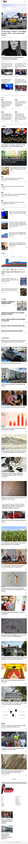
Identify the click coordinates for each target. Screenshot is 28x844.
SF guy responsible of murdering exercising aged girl (13, 407)
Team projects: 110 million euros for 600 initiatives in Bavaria (8, 302)
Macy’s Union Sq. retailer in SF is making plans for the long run (13, 385)
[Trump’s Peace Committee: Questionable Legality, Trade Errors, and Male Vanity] (4, 215)
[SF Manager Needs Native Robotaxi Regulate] (14, 354)
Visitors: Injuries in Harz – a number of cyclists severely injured (6, 81)
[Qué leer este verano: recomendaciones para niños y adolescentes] (14, 671)
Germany (3, 29)
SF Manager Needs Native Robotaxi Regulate (11, 363)
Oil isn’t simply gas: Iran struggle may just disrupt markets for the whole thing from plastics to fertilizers (6, 104)
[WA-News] (5, 1)
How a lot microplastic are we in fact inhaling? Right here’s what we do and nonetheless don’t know (13, 195)
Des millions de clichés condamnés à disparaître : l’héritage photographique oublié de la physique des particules (12, 475)
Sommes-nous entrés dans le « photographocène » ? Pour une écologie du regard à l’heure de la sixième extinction (13, 772)
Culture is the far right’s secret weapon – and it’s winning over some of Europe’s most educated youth (14, 703)
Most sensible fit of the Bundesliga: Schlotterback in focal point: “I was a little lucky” (21, 81)
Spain (3, 209)
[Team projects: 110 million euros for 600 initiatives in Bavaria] (22, 306)
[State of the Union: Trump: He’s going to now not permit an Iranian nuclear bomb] (21, 72)
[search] (22, 1)
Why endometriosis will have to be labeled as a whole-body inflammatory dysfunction (12, 203)
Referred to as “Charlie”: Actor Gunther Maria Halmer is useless (13, 325)
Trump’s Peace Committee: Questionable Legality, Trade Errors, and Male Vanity (17, 212)
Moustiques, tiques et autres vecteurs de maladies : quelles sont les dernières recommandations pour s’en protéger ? (13, 590)
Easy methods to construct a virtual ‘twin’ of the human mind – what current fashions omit (13, 145)
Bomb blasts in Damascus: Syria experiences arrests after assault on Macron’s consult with (7, 65)
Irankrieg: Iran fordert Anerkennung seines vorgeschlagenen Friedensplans (12, 58)
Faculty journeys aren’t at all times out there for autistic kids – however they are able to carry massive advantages (14, 160)
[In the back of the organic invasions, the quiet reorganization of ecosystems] (23, 292)
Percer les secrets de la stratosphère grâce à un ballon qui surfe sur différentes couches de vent (13, 726)
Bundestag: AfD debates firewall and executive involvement (12, 331)
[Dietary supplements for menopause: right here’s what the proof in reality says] (5, 171)
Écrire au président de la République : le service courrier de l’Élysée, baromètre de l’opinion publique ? (13, 635)
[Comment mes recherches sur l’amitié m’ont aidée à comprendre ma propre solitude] (14, 739)
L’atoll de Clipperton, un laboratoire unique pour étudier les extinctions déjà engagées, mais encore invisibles (13, 451)
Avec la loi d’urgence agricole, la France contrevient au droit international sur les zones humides (13, 543)
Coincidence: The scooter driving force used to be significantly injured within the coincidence (12, 313)
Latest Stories (5, 338)
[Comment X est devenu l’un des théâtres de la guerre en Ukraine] (14, 511)
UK (2, 142)
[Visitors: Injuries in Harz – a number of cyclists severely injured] (7, 87)
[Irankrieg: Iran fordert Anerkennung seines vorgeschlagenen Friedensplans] (14, 48)
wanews (3, 37)
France (3, 426)
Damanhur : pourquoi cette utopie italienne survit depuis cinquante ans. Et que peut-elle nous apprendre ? (14, 658)
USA (2, 99)
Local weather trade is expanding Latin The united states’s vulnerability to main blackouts (17, 234)
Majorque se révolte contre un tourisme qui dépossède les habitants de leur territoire (13, 498)
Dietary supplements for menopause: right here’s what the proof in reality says (18, 169)
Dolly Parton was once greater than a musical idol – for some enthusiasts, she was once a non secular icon (13, 341)
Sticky (9, 361)
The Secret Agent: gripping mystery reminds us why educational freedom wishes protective (12, 179)
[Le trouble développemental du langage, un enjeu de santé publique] (14, 603)
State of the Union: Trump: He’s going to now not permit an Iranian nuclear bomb (20, 65)
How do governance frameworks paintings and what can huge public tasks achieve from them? (10, 280)
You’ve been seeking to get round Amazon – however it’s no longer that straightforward (20, 103)
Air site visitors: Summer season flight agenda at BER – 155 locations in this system (13, 33)
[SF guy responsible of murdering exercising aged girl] (14, 398)
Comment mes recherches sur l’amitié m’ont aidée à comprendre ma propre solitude (13, 749)
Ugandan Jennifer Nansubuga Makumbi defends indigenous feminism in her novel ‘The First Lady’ (18, 244)
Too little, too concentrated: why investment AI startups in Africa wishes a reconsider (13, 429)
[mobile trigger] (2, 1)
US (3, 97)
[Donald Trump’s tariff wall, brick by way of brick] (14, 262)
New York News (4, 361)
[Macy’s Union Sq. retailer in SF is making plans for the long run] (14, 375)
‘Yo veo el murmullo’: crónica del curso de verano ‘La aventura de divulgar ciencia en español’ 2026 (13, 566)
